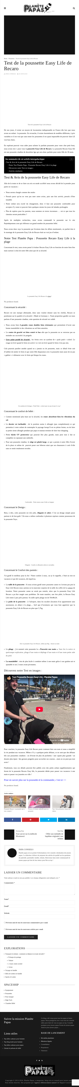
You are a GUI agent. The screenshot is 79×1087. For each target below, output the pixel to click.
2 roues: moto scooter (15, 964)
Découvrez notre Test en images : (21, 168)
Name (6, 899)
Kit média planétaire (47, 1038)
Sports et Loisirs (10, 977)
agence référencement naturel (46, 1083)
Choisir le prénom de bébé (12, 1048)
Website (6, 913)
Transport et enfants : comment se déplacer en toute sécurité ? (25, 954)
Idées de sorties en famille (13, 974)
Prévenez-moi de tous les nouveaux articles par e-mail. (24, 929)
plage (49, 296)
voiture (70, 588)
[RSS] (42, 1060)
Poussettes (11, 58)
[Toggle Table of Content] (70, 159)
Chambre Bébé (10, 1003)
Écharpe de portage (14, 957)
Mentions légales (46, 1041)
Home (5, 58)
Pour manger (9, 997)
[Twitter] (39, 1060)
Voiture (10, 960)
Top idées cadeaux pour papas (13, 1045)
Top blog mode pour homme (13, 1042)
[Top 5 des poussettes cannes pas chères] (63, 801)
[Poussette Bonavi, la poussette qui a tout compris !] (15, 801)
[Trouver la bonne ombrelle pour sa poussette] (39, 801)
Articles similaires (15, 171)
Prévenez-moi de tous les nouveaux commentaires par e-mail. (27, 923)
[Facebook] (36, 1060)
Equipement (9, 990)
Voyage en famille (11, 970)
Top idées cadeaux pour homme (14, 1039)
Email (6, 906)
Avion (10, 967)
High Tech (8, 1000)
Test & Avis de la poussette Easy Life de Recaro (24, 162)
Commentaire (9, 883)
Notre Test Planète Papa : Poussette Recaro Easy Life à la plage (32, 165)
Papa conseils (11, 74)
